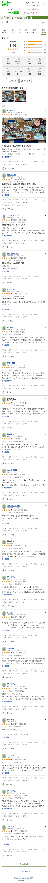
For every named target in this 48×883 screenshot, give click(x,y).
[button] (8, 96)
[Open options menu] (45, 110)
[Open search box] (4, 80)
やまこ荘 (5, 22)
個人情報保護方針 (28, 878)
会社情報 (17, 878)
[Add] (43, 23)
